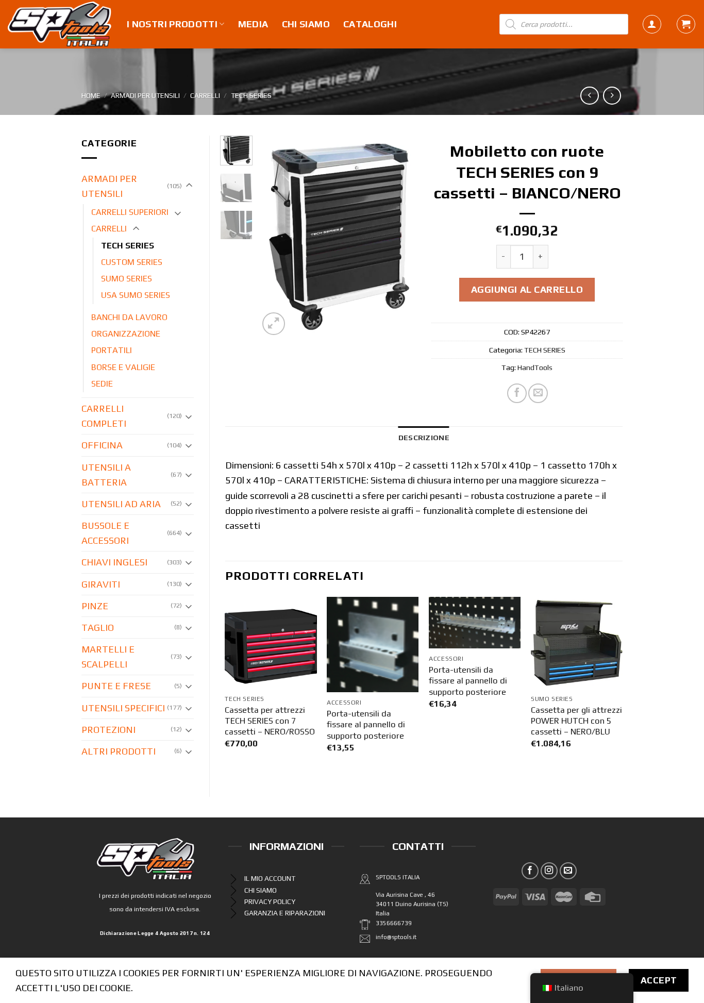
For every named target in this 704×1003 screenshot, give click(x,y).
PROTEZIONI (108, 729)
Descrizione (423, 437)
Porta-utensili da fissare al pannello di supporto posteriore (366, 725)
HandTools (534, 367)
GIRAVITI (100, 584)
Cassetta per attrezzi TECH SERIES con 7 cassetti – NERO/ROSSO (270, 721)
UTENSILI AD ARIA (121, 503)
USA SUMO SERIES (135, 295)
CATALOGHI (370, 24)
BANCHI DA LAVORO (129, 317)
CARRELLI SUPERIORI (130, 212)
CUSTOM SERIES (131, 262)
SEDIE (102, 384)
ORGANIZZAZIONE (125, 334)
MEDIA (253, 24)
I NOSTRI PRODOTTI (172, 24)
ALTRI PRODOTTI (118, 751)
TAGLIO (97, 627)
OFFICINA (102, 445)
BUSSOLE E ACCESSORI (105, 533)
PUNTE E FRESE (116, 685)
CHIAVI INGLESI (114, 562)
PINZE (94, 605)
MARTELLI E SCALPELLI (108, 657)
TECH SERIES (251, 95)
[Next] (400, 236)
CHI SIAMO (306, 24)
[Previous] (274, 236)
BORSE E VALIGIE (123, 367)
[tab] (423, 437)
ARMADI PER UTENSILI (145, 95)
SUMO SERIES (126, 278)
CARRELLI (205, 95)
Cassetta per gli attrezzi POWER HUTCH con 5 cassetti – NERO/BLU (576, 721)
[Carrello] (686, 24)
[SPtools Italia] (59, 24)
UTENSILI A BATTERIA (106, 475)
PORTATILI (111, 350)
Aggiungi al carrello (527, 289)
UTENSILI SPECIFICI (123, 708)
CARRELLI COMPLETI (103, 416)
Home (90, 95)
